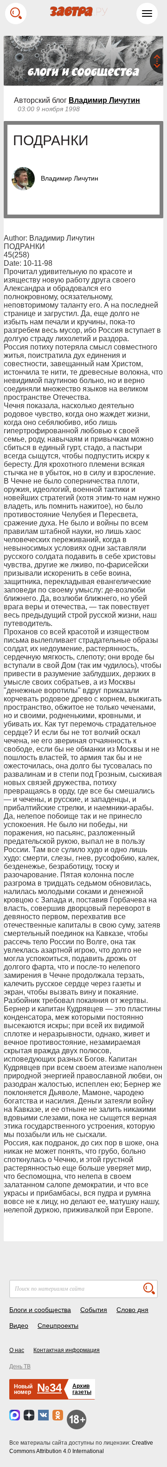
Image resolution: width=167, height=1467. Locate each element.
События (93, 1309)
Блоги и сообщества (40, 1309)
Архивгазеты (81, 1389)
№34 (49, 1387)
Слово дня (132, 1309)
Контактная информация (66, 1350)
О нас (16, 1350)
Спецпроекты (58, 1325)
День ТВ (20, 1366)
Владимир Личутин (104, 100)
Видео (18, 1325)
